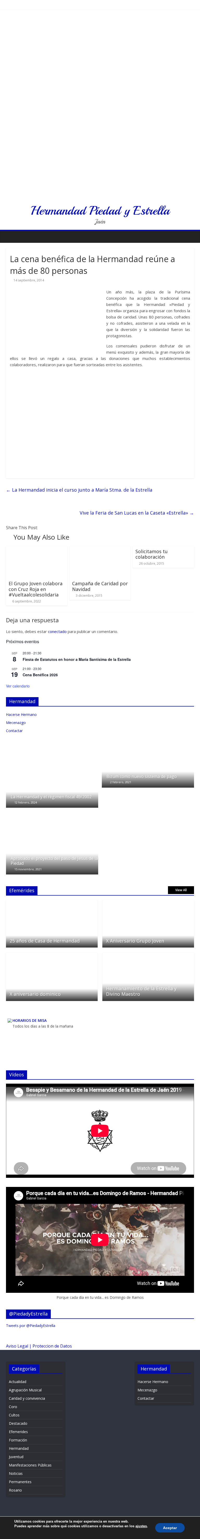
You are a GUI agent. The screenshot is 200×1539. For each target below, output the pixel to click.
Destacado (18, 1423)
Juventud (16, 1456)
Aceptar (170, 1528)
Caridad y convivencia (27, 1398)
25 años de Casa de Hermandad (45, 941)
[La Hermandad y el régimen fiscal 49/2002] (52, 746)
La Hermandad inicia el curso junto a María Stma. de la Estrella (79, 490)
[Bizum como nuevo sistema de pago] (148, 746)
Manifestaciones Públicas (30, 1465)
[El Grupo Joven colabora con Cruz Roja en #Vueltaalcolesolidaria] (36, 549)
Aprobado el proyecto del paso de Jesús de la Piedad (54, 860)
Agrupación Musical (25, 1389)
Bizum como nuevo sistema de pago (142, 776)
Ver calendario (18, 686)
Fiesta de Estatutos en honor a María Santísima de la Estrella (77, 659)
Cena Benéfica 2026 (40, 674)
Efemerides (18, 1431)
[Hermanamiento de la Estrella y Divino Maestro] (148, 955)
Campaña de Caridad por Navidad (100, 586)
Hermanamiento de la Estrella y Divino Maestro (141, 991)
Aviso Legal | (19, 1346)
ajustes (141, 1526)
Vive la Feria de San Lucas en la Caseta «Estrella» (137, 513)
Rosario (15, 1490)
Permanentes (20, 1481)
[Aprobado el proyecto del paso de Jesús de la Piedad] (52, 813)
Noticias (16, 1473)
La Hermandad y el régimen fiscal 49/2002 (51, 797)
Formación (18, 1440)
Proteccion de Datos (52, 1346)
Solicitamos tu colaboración (151, 554)
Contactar (14, 730)
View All (181, 890)
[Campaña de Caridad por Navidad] (100, 549)
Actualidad (17, 1381)
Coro (13, 1406)
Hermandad (19, 1448)
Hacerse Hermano (21, 714)
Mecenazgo (16, 722)
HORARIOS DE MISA (29, 1020)
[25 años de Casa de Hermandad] (52, 902)
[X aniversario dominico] (52, 955)
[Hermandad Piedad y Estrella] (100, 15)
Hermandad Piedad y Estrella (100, 210)
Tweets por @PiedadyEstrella (30, 1325)
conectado (57, 631)
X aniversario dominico (35, 994)
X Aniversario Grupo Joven (135, 941)
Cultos (14, 1415)
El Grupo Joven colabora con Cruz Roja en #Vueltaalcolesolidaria (36, 589)
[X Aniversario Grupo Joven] (148, 902)
